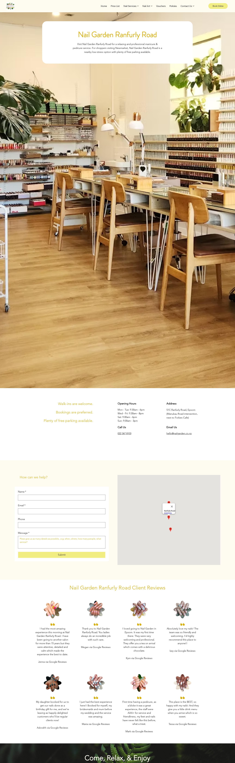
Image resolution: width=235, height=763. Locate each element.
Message (23, 532)
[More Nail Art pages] (151, 6)
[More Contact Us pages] (193, 6)
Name (22, 491)
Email (21, 505)
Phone (21, 519)
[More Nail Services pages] (138, 6)
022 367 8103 (124, 433)
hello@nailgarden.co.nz (179, 433)
